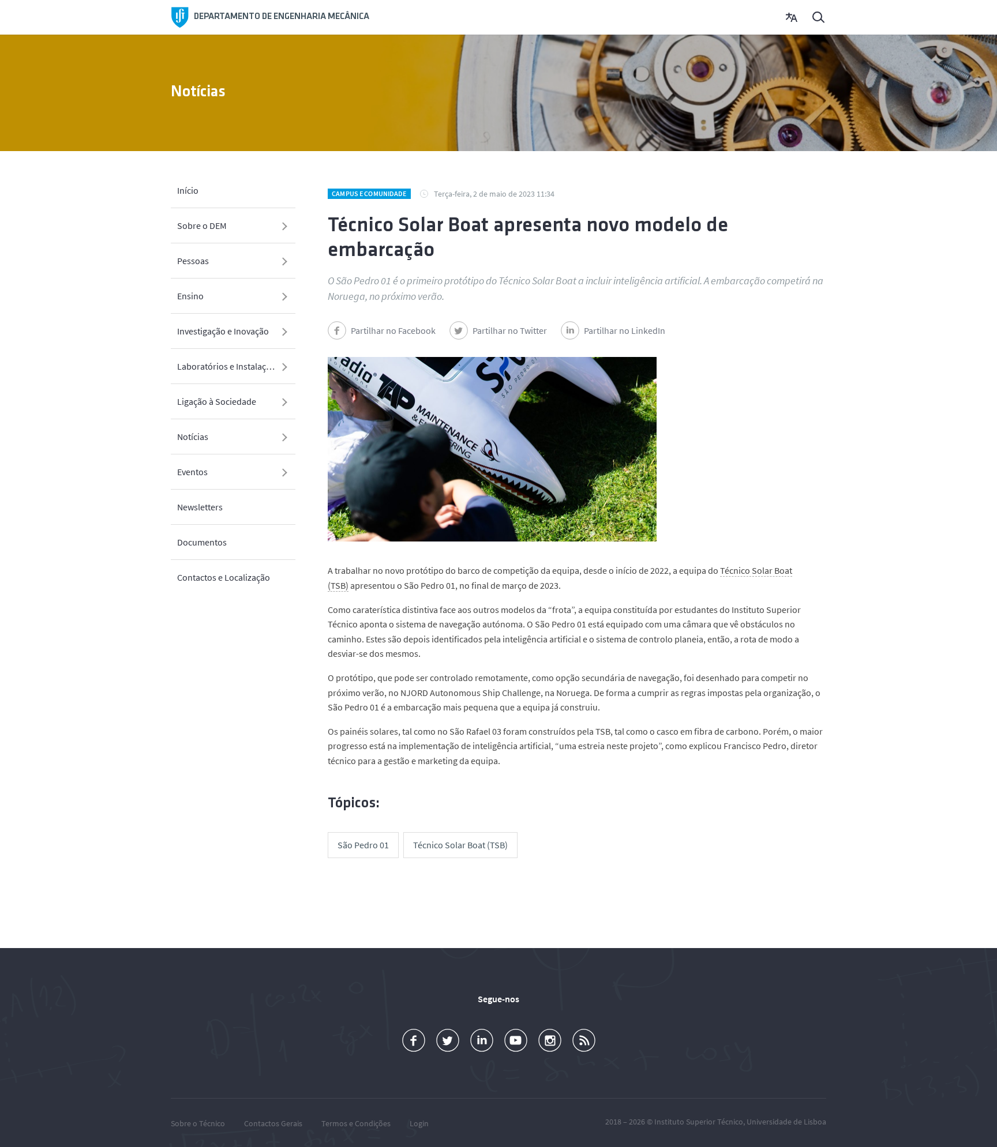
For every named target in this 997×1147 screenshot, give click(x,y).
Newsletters (200, 507)
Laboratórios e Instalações (228, 366)
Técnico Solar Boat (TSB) (460, 845)
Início (187, 190)
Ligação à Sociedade (216, 401)
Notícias (192, 436)
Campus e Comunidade (369, 193)
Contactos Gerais (273, 1123)
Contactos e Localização (223, 577)
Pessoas (193, 260)
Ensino (190, 296)
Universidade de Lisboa (786, 1121)
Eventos (192, 471)
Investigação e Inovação (223, 331)
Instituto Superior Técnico (698, 1121)
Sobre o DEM (202, 225)
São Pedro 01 (363, 845)
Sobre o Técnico (198, 1123)
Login (419, 1123)
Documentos (202, 542)
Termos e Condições (356, 1123)
